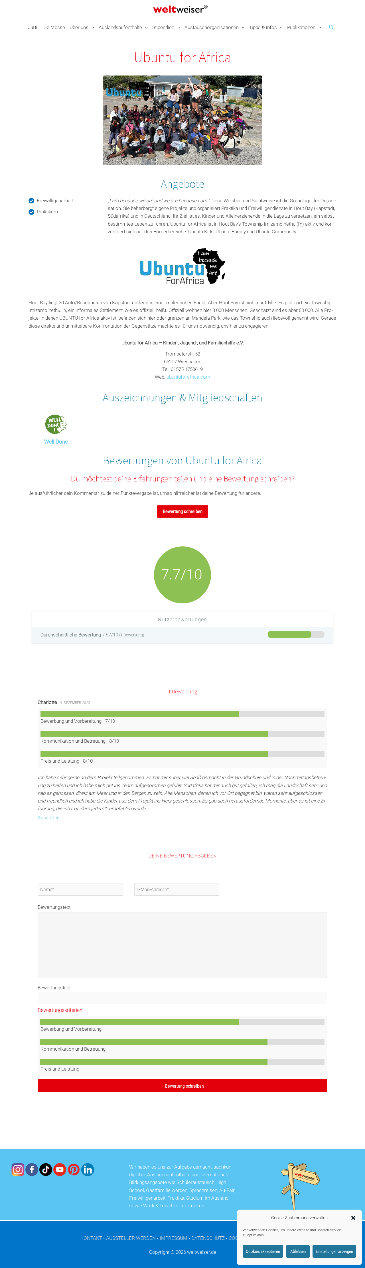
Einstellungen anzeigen (334, 1251)
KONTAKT (91, 1238)
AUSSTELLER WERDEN (131, 1238)
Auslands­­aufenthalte (120, 27)
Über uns (79, 27)
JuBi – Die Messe (46, 27)
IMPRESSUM (173, 1238)
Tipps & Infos (263, 27)
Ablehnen (298, 1251)
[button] (353, 1218)
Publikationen (301, 27)
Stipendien (163, 27)
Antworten (49, 817)
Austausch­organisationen (211, 27)
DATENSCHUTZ (208, 1238)
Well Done (56, 441)
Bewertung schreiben (182, 511)
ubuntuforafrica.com (188, 377)
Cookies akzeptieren (263, 1251)
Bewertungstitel (54, 988)
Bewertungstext (54, 907)
